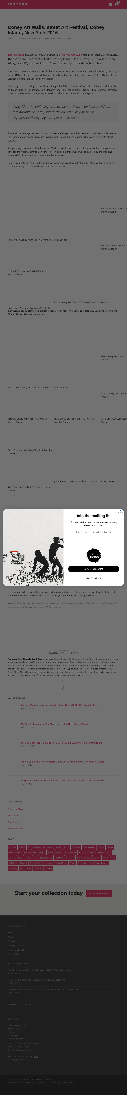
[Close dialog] (120, 512)
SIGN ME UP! (93, 569)
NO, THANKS (93, 578)
